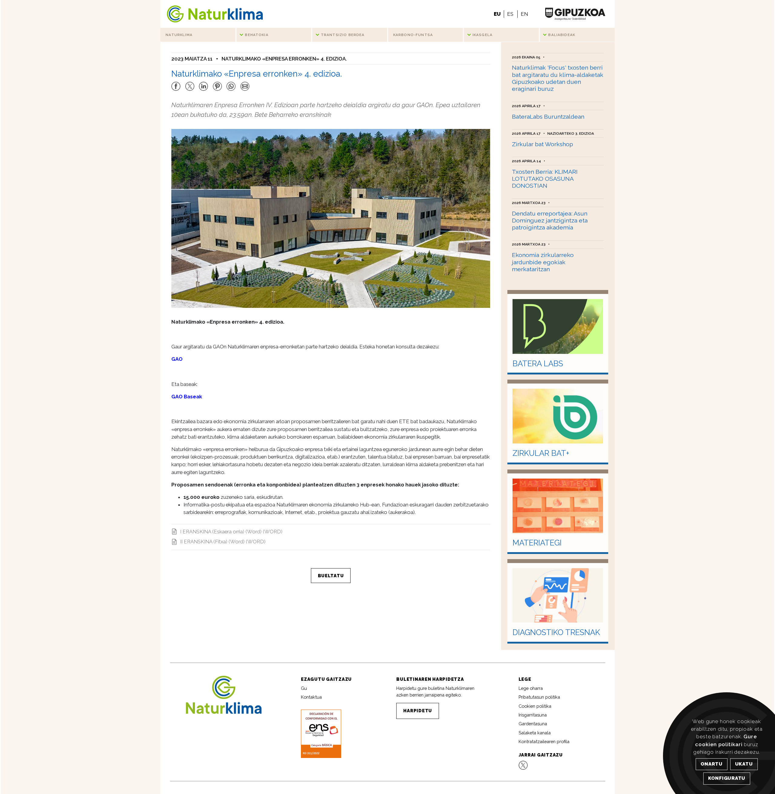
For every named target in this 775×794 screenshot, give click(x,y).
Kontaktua (311, 697)
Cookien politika (535, 706)
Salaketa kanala (535, 732)
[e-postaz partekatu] (244, 83)
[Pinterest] (217, 83)
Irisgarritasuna (533, 714)
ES (510, 14)
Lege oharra (531, 688)
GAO (177, 359)
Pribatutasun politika (539, 697)
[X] (189, 83)
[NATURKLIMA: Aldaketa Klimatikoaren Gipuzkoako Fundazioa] (214, 14)
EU (497, 14)
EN (524, 14)
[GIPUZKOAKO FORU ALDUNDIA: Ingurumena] (575, 14)
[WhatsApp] (231, 83)
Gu (304, 688)
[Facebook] (175, 83)
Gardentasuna (533, 723)
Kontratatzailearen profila (544, 741)
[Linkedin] (203, 83)
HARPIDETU (417, 710)
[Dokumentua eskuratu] (321, 733)
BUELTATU (331, 575)
